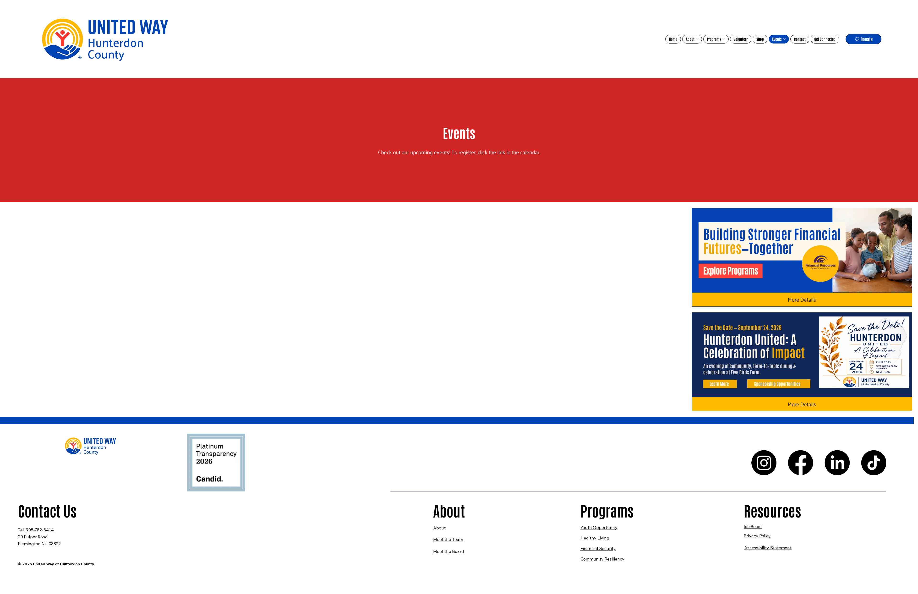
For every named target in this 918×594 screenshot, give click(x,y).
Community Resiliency (602, 559)
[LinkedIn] (837, 462)
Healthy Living (595, 538)
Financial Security (598, 548)
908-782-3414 (40, 530)
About (439, 528)
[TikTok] (873, 462)
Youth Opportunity (598, 527)
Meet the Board (448, 551)
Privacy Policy (757, 536)
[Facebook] (800, 462)
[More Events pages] (784, 39)
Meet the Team (448, 539)
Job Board (753, 526)
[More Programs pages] (724, 39)
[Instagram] (763, 462)
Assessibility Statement (768, 547)
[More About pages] (697, 39)
